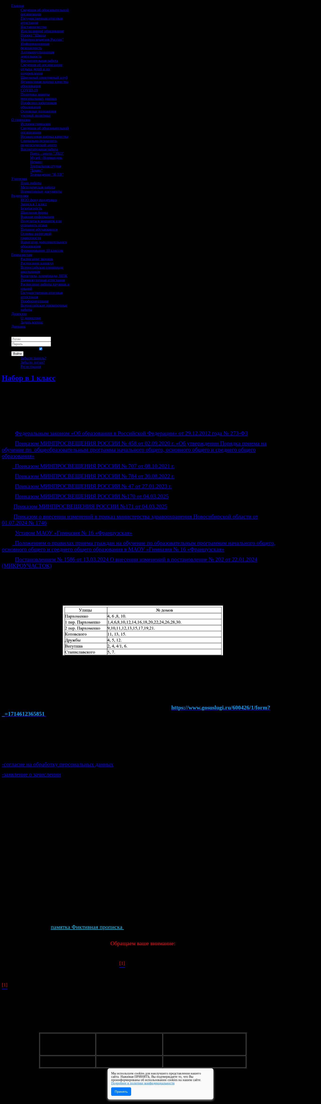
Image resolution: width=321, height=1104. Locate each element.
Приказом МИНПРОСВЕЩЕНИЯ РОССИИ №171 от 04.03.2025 (90, 506)
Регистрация (31, 367)
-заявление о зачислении (31, 774)
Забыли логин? (33, 362)
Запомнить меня (24, 349)
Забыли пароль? (33, 358)
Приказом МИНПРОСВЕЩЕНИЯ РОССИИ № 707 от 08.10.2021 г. (95, 466)
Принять (121, 1091)
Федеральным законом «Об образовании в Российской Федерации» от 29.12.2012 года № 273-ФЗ (131, 433)
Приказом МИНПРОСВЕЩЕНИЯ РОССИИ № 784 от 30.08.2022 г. (95, 476)
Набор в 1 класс (28, 378)
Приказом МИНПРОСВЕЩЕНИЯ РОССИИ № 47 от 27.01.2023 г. (93, 486)
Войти (17, 353)
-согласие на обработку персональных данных (58, 764)
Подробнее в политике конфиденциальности (143, 1083)
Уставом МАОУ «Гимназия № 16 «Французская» (73, 533)
